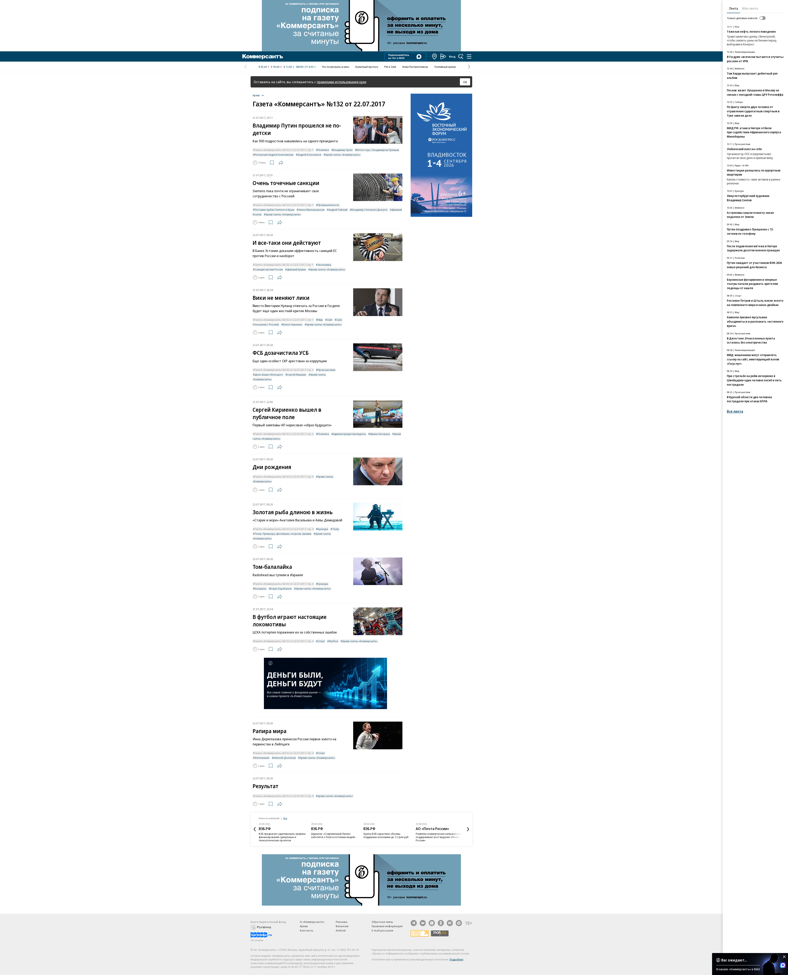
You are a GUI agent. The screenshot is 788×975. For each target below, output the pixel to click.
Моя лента (750, 8)
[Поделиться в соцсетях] (280, 162)
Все (285, 818)
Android (341, 930)
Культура (323, 529)
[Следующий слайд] (468, 829)
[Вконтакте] (423, 923)
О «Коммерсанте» (312, 922)
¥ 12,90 (288, 67)
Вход (452, 56)
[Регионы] (435, 56)
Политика (323, 150)
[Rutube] (450, 923)
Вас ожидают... (734, 960)
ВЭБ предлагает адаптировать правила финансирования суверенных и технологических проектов (282, 837)
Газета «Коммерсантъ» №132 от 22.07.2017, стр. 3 (284, 434)
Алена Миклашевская (311, 210)
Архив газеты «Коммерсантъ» (343, 154)
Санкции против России (269, 269)
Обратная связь (382, 922)
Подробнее (456, 959)
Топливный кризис (445, 67)
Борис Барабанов (281, 588)
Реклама (341, 922)
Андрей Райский (338, 210)
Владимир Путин (343, 150)
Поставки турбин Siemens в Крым (274, 210)
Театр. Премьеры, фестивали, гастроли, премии (283, 534)
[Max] (459, 923)
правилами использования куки (341, 81)
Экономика (324, 265)
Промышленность (328, 205)
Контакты (306, 930)
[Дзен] (432, 923)
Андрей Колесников (309, 154)
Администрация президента (349, 434)
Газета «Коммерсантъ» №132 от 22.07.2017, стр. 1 (284, 150)
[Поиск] (461, 56)
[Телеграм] (414, 923)
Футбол (333, 641)
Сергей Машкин (296, 374)
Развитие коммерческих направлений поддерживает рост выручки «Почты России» (438, 837)
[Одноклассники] (441, 923)
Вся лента (735, 411)
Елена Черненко (292, 324)
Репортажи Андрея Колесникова (274, 154)
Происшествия (326, 370)
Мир (320, 320)
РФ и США (390, 67)
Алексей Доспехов (285, 758)
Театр (335, 529)
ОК (465, 82)
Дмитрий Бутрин (296, 269)
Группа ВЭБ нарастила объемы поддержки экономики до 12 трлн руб (386, 835)
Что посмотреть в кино (335, 67)
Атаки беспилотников (415, 67)
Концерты (260, 588)
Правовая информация (387, 926)
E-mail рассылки (382, 930)
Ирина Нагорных (380, 434)
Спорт (321, 641)
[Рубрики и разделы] (469, 56)
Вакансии (342, 926)
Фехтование (262, 758)
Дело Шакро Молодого (269, 374)
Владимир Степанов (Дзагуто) (369, 210)
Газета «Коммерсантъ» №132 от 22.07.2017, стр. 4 (284, 529)
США (329, 320)
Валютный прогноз (366, 67)
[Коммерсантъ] (262, 56)
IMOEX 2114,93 (305, 67)
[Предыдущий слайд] (255, 829)
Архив (304, 926)
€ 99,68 (275, 67)
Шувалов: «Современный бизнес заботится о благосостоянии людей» (333, 835)
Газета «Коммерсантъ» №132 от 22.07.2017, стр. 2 (284, 370)
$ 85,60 (263, 67)
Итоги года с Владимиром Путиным (378, 150)
